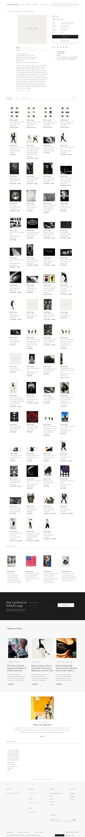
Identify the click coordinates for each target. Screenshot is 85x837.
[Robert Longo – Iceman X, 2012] (32, 388)
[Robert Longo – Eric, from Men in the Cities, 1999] (66, 137)
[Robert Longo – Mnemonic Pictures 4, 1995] (15, 112)
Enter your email (33, 602)
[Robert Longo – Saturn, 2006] (15, 329)
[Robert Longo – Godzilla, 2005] (32, 277)
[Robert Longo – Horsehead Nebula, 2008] (32, 168)
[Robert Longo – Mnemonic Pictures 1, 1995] (66, 112)
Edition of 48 (64, 30)
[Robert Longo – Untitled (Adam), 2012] (15, 417)
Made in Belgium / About (56, 793)
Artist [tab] (24, 47)
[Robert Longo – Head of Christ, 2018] (49, 168)
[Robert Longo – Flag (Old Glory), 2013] (49, 223)
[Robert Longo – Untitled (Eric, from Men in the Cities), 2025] (15, 137)
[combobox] (62, 4)
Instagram (72, 793)
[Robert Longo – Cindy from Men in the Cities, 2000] (15, 523)
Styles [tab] (29, 47)
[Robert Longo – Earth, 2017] (15, 195)
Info (47, 4)
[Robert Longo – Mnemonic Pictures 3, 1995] (32, 112)
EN (75, 4)
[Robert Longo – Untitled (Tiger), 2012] (15, 471)
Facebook (72, 796)
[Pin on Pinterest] (63, 47)
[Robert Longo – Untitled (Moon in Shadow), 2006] (32, 471)
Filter (73, 97)
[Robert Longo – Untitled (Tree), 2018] (15, 498)
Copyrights (9, 832)
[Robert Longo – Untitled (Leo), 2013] (49, 304)
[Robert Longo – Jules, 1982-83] (49, 523)
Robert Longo (20, 11)
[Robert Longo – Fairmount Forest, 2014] (66, 250)
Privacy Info (68, 835)
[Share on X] (60, 47)
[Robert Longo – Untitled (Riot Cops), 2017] (49, 358)
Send (74, 819)
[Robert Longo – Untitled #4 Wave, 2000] (49, 446)
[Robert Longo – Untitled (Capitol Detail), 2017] (32, 358)
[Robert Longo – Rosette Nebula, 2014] (32, 250)
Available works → (65, 41)
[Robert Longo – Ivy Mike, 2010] (66, 195)
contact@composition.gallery (12, 793)
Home (8, 11)
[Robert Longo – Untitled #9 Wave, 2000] (15, 446)
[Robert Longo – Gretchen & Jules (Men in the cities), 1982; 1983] (49, 277)
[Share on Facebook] (57, 47)
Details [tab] (18, 47)
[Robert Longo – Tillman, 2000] (15, 304)
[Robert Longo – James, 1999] (66, 446)
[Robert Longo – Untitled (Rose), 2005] (32, 417)
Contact (52, 804)
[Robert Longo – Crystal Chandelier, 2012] (32, 223)
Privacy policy (39, 832)
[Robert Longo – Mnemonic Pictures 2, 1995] (49, 112)
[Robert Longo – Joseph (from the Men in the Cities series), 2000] (32, 523)
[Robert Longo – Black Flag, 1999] (66, 223)
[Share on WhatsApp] (66, 47)
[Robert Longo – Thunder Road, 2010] (49, 137)
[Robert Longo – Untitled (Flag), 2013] (49, 388)
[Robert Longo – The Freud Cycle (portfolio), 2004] (15, 223)
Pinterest (72, 799)
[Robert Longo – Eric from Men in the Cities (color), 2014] (66, 417)
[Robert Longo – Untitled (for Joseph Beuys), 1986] (66, 471)
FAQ (51, 796)
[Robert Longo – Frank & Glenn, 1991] (49, 498)
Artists (29, 4)
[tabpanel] (32, 72)
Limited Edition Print (66, 23)
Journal (42, 4)
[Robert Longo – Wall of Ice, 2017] (32, 195)
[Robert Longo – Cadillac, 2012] (49, 250)
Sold (62, 32)
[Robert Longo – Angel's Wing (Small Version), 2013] (15, 250)
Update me (65, 36)
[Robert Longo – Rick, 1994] (66, 498)
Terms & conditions (23, 832)
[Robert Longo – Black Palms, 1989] (49, 471)
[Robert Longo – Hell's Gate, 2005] (15, 277)
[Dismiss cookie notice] (72, 835)
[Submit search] (71, 4)
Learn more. (73, 59)
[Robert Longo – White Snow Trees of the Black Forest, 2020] (49, 195)
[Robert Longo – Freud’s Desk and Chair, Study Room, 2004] (66, 168)
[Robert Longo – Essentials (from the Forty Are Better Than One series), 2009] (66, 358)
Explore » (42, 736)
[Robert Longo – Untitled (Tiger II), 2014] (49, 329)
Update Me (65, 605)
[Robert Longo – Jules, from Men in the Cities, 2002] (66, 277)
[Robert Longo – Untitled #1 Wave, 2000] (32, 446)
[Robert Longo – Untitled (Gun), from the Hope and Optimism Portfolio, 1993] (66, 388)
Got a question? (61, 51)
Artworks (35, 4)
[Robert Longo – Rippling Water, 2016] (15, 168)
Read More (11, 684)
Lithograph (64, 25)
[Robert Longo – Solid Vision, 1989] (32, 498)
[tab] (9, 98)
